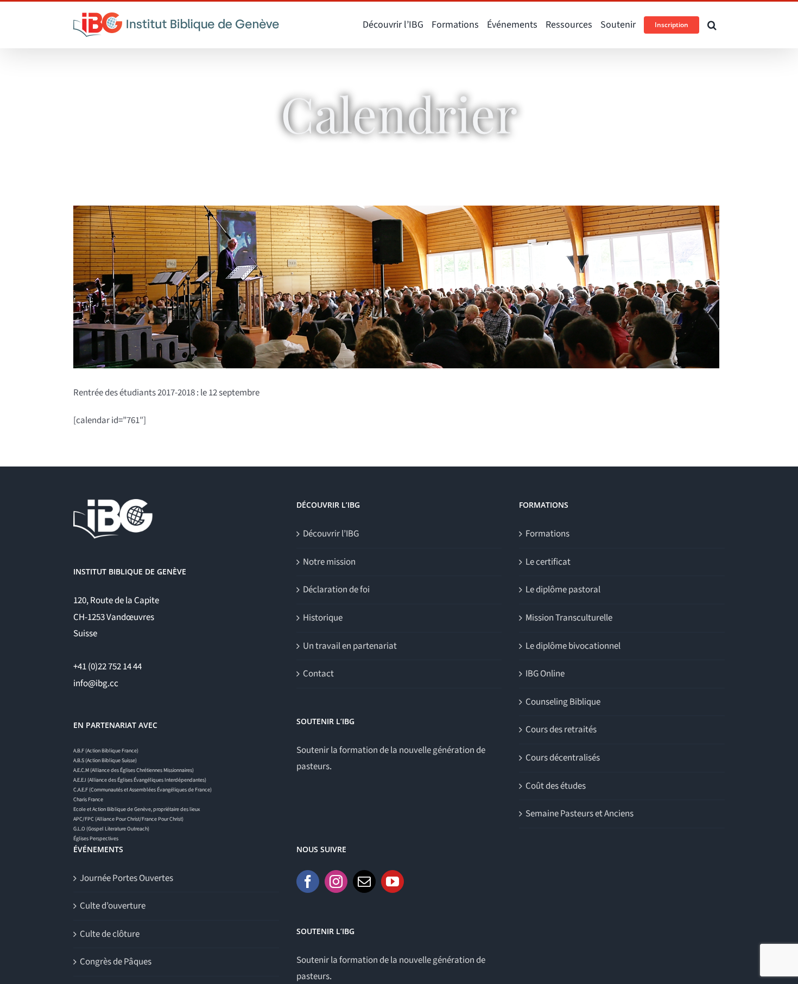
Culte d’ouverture (112, 905)
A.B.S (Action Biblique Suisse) (105, 760)
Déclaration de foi (336, 589)
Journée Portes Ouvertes (126, 878)
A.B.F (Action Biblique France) (105, 751)
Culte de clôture (110, 934)
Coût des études (555, 786)
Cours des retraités (561, 729)
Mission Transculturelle (568, 617)
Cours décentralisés (562, 757)
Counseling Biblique (562, 701)
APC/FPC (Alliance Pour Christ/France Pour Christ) (128, 819)
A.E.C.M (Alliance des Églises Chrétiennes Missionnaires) (133, 770)
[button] (712, 25)
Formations (547, 533)
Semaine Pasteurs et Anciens (579, 813)
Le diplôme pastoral (562, 589)
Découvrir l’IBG (331, 533)
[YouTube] (392, 881)
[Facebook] (307, 881)
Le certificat (548, 561)
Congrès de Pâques (115, 961)
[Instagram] (336, 881)
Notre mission (329, 561)
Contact (318, 673)
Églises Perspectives (95, 838)
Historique (323, 617)
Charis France (88, 799)
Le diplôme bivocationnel (572, 646)
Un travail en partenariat (350, 646)
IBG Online (545, 673)
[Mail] (364, 881)
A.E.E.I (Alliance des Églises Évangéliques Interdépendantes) (139, 780)
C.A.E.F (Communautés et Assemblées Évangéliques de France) (142, 790)
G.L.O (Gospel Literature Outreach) (111, 829)
